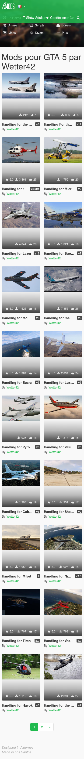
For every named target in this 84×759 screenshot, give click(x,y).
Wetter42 (13, 129)
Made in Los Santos (16, 752)
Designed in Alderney (17, 747)
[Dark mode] (71, 17)
